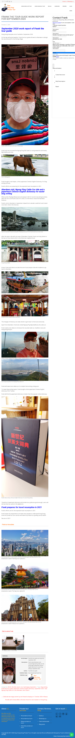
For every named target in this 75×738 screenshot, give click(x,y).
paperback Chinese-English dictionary (23, 688)
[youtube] (9, 1)
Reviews (65, 6)
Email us (65, 1)
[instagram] (7, 1)
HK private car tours (26, 716)
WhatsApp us (70, 1)
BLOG (71, 6)
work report (26, 690)
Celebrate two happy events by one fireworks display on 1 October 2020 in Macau (24, 696)
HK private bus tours (26, 718)
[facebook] (4, 1)
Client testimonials (44, 721)
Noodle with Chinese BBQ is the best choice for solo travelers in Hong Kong (26, 700)
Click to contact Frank (7, 631)
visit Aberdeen (18, 690)
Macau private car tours (26, 722)
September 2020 (39, 688)
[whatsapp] (2, 1)
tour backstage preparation (28, 687)
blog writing (44, 687)
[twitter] (5, 1)
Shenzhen (57, 6)
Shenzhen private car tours (27, 726)
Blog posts (42, 724)
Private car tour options (8, 524)
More (71, 10)
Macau (49, 6)
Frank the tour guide (7, 688)
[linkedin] (11, 1)
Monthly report (16, 687)
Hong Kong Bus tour (40, 6)
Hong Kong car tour (26, 6)
